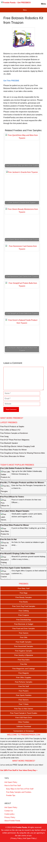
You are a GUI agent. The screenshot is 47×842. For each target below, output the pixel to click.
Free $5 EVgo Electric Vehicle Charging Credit (17, 446)
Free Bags (23, 593)
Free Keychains (24, 660)
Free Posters (24, 691)
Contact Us (8, 811)
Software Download (23, 726)
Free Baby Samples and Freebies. (19, 792)
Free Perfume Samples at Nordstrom (14, 433)
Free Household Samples (23, 646)
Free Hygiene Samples (23, 651)
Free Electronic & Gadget (23, 624)
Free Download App (23, 620)
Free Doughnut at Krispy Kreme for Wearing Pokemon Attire (22, 453)
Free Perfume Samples (23, 682)
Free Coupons (23, 615)
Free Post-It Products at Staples (12, 426)
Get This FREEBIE (11, 81)
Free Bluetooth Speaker (9, 443)
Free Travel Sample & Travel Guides (23, 713)
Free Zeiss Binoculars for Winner (12, 456)
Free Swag (4, 436)
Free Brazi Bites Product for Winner (13, 450)
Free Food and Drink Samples (23, 628)
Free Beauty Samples (24, 597)
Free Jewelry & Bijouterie (23, 655)
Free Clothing (24, 611)
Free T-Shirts (24, 704)
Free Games (23, 633)
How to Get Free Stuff (12, 785)
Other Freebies (23, 722)
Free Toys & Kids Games (23, 709)
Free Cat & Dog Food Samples (23, 606)
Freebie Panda (21, 827)
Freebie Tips (10, 795)
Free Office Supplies (23, 677)
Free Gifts (23, 637)
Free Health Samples (23, 642)
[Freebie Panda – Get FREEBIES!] (16, 4)
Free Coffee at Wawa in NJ (10, 430)
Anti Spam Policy (10, 782)
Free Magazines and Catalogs (23, 669)
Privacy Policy (9, 817)
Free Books (23, 602)
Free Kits (23, 664)
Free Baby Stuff (23, 588)
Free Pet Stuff (23, 686)
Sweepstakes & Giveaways (23, 731)
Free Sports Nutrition (23, 695)
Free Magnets (23, 673)
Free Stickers (24, 700)
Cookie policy (9, 814)
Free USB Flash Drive (23, 718)
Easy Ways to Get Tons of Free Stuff (19, 789)
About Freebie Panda (12, 821)
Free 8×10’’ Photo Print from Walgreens (14, 440)
